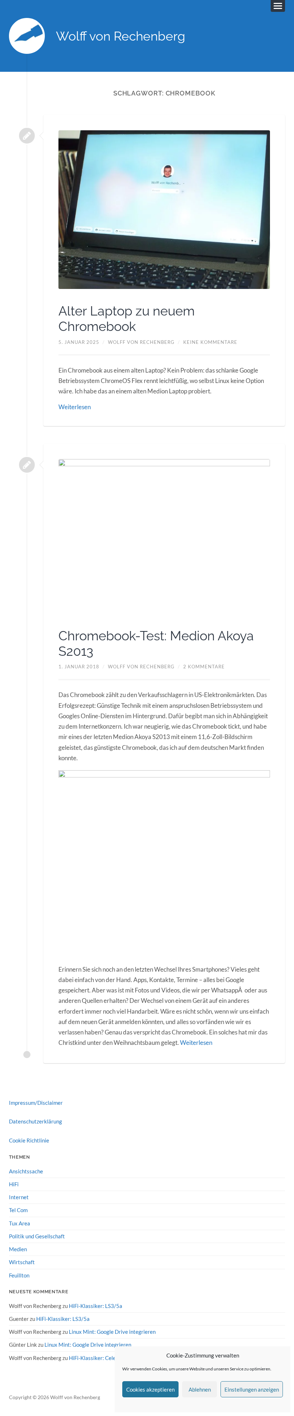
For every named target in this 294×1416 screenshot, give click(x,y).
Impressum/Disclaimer (36, 1102)
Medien (18, 1249)
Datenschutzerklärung (35, 1121)
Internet (19, 1197)
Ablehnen (200, 1389)
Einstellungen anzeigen (251, 1389)
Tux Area (19, 1223)
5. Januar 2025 (78, 342)
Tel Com (18, 1210)
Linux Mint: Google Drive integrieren (112, 1331)
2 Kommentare (204, 666)
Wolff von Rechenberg (120, 36)
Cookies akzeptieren (150, 1389)
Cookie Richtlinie (29, 1140)
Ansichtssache (26, 1171)
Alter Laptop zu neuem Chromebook (126, 318)
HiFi (14, 1184)
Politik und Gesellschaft (37, 1236)
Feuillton (19, 1275)
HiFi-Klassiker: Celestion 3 (100, 1358)
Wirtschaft (22, 1262)
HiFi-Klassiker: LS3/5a (95, 1306)
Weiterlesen (74, 407)
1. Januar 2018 (78, 666)
